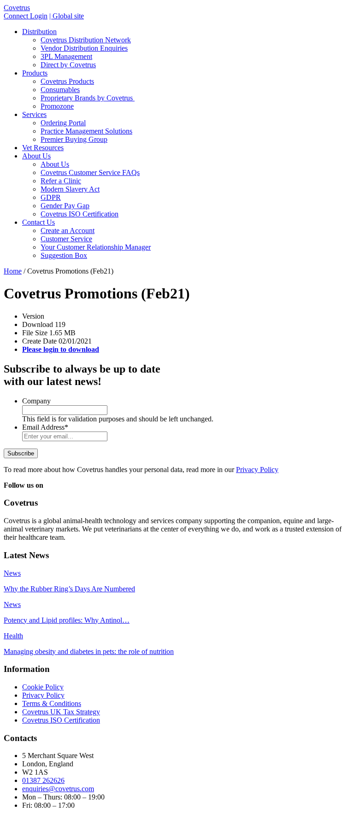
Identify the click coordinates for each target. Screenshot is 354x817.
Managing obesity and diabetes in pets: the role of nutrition (89, 651)
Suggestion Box (64, 255)
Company (36, 401)
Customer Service (66, 239)
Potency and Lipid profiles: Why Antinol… (67, 620)
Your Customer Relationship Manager (96, 247)
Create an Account (67, 230)
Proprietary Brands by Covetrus (88, 98)
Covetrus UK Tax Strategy (61, 712)
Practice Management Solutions (86, 131)
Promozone (57, 106)
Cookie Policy (43, 687)
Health (13, 636)
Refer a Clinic (61, 181)
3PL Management (66, 56)
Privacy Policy (257, 469)
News (12, 573)
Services (34, 114)
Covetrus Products (67, 81)
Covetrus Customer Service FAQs (90, 172)
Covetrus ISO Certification (79, 214)
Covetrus (17, 8)
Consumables (60, 89)
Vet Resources (43, 148)
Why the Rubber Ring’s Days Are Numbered (69, 589)
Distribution (39, 31)
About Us (36, 156)
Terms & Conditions (51, 703)
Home (13, 271)
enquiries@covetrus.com (58, 789)
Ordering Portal (63, 123)
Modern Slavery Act (70, 189)
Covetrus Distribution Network (86, 40)
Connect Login (25, 16)
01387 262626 (43, 780)
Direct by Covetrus (68, 65)
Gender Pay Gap (65, 206)
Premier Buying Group (74, 139)
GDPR (51, 197)
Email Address (45, 427)
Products (34, 73)
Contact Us (38, 222)
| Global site (66, 16)
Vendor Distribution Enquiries (84, 48)
